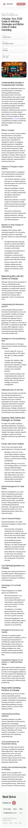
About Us (5, 823)
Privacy (11, 823)
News (7, 13)
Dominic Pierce (7, 37)
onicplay (16, 118)
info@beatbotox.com (10, 813)
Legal (20, 823)
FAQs (21, 809)
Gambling (11, 13)
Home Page (7, 809)
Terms (15, 823)
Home (2, 13)
